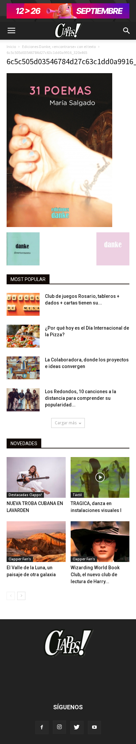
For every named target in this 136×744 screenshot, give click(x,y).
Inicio (11, 46)
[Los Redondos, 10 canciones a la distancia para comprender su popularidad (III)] (23, 399)
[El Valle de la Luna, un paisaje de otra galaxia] (36, 541)
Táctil (77, 494)
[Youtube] (94, 727)
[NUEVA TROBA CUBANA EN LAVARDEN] (36, 477)
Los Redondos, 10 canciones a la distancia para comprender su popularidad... (80, 398)
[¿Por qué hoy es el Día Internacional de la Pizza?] (23, 336)
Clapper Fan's (20, 559)
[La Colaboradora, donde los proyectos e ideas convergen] (23, 367)
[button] (127, 31)
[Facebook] (42, 727)
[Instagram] (59, 727)
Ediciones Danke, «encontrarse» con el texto (59, 46)
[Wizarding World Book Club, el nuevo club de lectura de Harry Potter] (100, 541)
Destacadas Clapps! (25, 494)
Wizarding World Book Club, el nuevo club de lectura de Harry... (95, 574)
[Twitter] (77, 727)
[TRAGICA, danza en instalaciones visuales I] (100, 477)
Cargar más (66, 423)
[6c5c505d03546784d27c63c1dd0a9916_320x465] (59, 225)
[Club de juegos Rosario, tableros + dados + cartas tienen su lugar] (23, 304)
